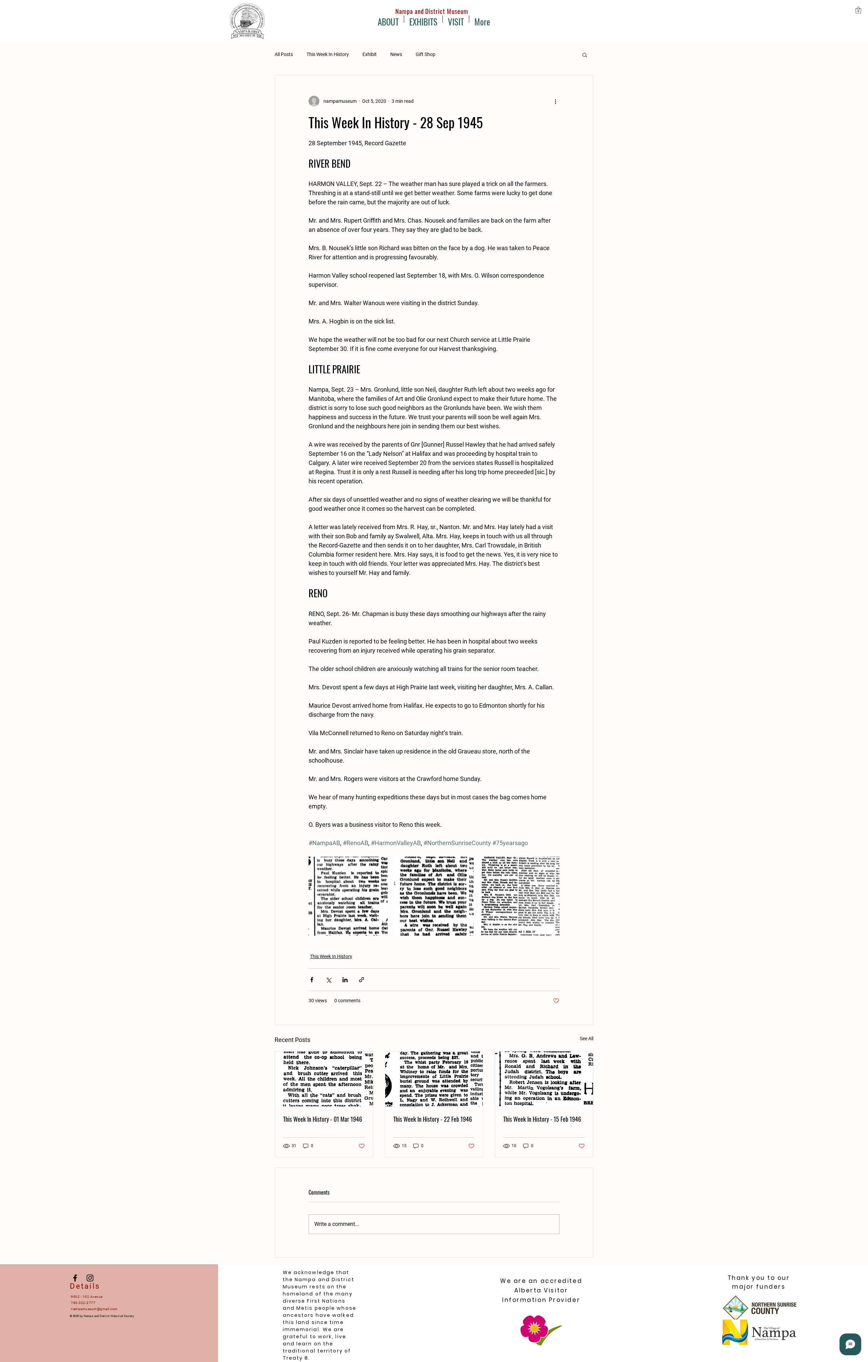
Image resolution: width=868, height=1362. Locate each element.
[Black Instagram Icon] (90, 1278)
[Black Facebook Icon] (75, 1278)
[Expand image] (348, 896)
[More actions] (555, 101)
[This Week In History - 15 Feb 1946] (544, 1078)
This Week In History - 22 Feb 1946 (432, 1119)
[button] (858, 10)
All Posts (284, 54)
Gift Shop (425, 54)
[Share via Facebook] (312, 979)
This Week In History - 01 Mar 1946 (322, 1119)
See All (586, 1038)
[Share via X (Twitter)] (328, 979)
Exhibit (369, 54)
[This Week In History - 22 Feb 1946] (434, 1078)
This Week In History (328, 54)
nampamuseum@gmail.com (94, 1309)
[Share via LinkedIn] (345, 979)
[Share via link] (361, 979)
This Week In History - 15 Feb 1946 (542, 1119)
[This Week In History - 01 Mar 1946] (324, 1078)
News (396, 54)
